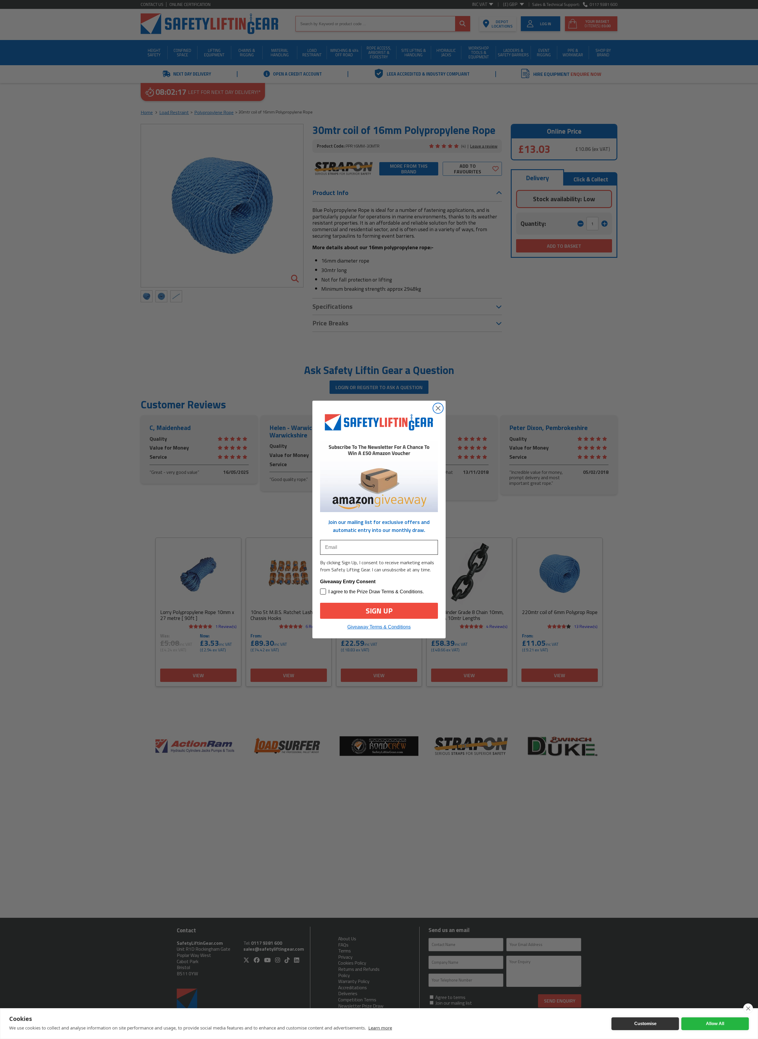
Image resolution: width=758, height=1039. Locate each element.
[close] (748, 1008)
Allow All (715, 1023)
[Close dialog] (438, 408)
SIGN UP (379, 610)
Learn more (380, 1028)
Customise (645, 1023)
